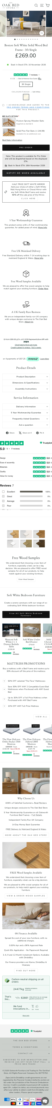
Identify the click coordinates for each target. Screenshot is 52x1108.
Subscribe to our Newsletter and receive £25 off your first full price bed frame (25, 1062)
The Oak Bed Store (25, 1041)
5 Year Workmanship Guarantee (26, 412)
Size (24, 79)
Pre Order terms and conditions (28, 107)
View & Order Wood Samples (26, 896)
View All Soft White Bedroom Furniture (26, 614)
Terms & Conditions (25, 1047)
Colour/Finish (26, 92)
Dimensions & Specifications (26, 382)
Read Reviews (40, 803)
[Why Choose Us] (26, 781)
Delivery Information (26, 406)
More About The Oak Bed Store (26, 835)
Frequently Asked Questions (26, 418)
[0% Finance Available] (26, 916)
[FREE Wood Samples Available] (26, 855)
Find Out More (26, 971)
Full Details (37, 815)
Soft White (26, 97)
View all (42, 717)
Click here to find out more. (26, 345)
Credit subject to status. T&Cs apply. (26, 348)
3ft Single (26, 84)
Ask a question (26, 425)
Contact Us (25, 1053)
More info (26, 1016)
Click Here (28, 198)
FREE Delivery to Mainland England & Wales (26, 829)
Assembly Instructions (26, 389)
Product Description (26, 376)
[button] (45, 1101)
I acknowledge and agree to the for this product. (28, 107)
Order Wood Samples (26, 579)
